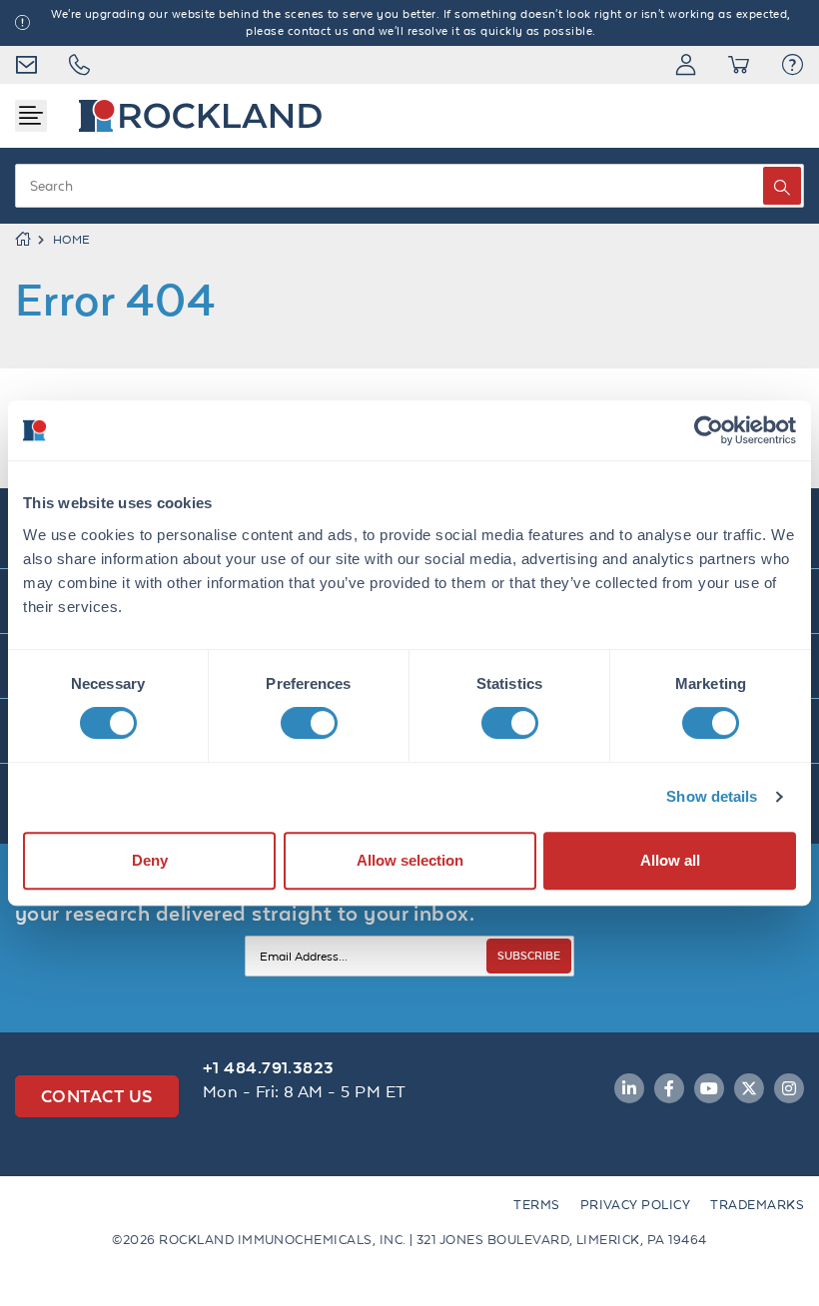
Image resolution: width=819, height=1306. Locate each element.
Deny (150, 860)
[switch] (309, 723)
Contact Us (97, 1095)
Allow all (670, 860)
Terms (536, 1204)
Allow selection (410, 860)
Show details (711, 796)
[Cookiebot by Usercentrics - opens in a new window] (708, 430)
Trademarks (757, 1204)
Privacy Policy (635, 1204)
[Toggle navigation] (31, 116)
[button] (792, 65)
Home (72, 240)
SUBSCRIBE (528, 955)
